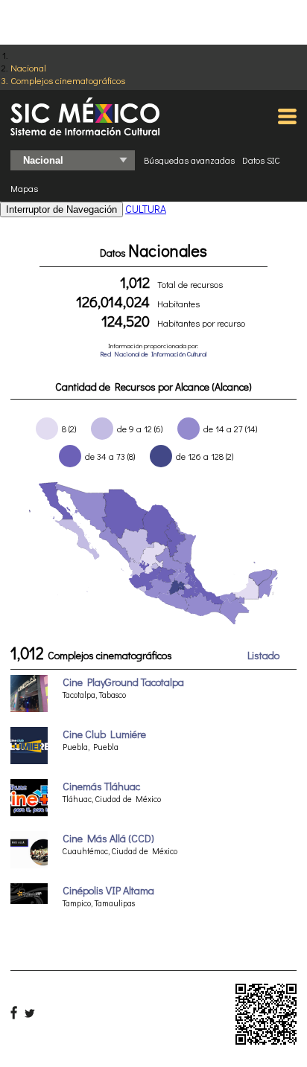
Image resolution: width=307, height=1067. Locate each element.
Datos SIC (261, 160)
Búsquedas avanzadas (189, 160)
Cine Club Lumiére (104, 734)
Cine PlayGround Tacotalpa (123, 682)
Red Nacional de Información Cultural (153, 354)
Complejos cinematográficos (67, 80)
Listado (263, 655)
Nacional (28, 67)
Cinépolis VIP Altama (108, 890)
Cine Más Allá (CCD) (108, 838)
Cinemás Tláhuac (101, 786)
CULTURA (145, 209)
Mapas (24, 188)
